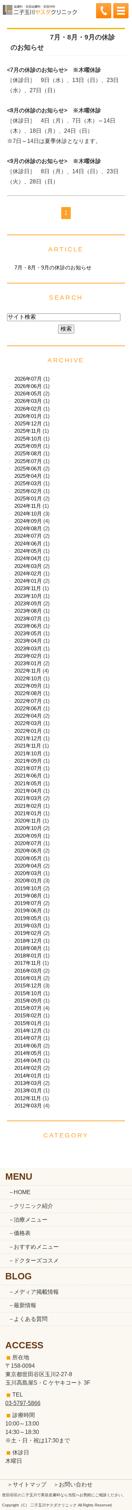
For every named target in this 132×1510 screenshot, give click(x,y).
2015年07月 (28, 1008)
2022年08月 (28, 693)
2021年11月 (27, 746)
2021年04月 (28, 791)
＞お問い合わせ (73, 1484)
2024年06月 (28, 544)
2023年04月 (28, 641)
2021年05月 (28, 783)
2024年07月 (28, 536)
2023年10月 (28, 596)
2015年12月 (28, 985)
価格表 (22, 1233)
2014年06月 (28, 1046)
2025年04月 (28, 476)
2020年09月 (28, 836)
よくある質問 (31, 1319)
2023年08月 (28, 611)
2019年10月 (28, 888)
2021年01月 (28, 813)
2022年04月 (28, 716)
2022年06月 (28, 708)
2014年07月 (28, 1038)
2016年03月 (28, 971)
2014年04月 (28, 1060)
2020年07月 (28, 843)
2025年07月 (28, 461)
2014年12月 (28, 1031)
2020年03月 (28, 873)
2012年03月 (28, 1106)
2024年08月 (28, 528)
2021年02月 (28, 806)
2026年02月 (28, 409)
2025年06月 (28, 469)
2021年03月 (28, 798)
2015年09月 (28, 1001)
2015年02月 (28, 1015)
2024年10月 (28, 514)
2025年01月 (28, 498)
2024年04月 (28, 558)
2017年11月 (27, 963)
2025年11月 (27, 431)
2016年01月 (28, 978)
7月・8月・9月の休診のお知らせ (53, 267)
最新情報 (25, 1305)
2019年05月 (28, 918)
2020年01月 (28, 881)
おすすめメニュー (36, 1247)
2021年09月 (28, 761)
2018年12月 (28, 941)
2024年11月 (27, 506)
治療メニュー (31, 1220)
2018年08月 (28, 948)
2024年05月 (28, 551)
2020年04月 (28, 866)
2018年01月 (28, 956)
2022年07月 (28, 701)
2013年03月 (28, 1083)
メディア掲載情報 (36, 1292)
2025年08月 (28, 453)
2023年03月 (28, 648)
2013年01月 (28, 1090)
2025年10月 (28, 439)
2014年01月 (28, 1076)
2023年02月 (28, 656)
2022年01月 (28, 731)
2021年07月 (28, 768)
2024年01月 (28, 581)
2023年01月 (28, 663)
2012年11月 (27, 1098)
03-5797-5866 (22, 1403)
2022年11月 (27, 671)
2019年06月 (28, 910)
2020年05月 (28, 858)
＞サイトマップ (26, 1484)
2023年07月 (28, 619)
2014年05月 (28, 1053)
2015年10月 (28, 993)
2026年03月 (28, 401)
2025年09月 (28, 446)
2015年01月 (28, 1023)
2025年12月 (28, 423)
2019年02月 (28, 933)
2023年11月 (27, 588)
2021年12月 (28, 738)
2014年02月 (28, 1068)
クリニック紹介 (33, 1206)
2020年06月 (28, 851)
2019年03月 (28, 926)
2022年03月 (28, 723)
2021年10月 (28, 753)
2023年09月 (28, 603)
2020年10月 (28, 828)
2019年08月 (28, 896)
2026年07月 (28, 379)
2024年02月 (28, 573)
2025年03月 (28, 483)
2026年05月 (28, 394)
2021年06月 (28, 776)
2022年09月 (28, 686)
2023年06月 (28, 626)
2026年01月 (28, 416)
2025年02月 (28, 491)
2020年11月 (27, 821)
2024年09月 (28, 521)
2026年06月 (28, 386)
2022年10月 (28, 678)
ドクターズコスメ (36, 1260)
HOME (22, 1192)
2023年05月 (28, 633)
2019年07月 (28, 903)
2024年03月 (28, 566)
